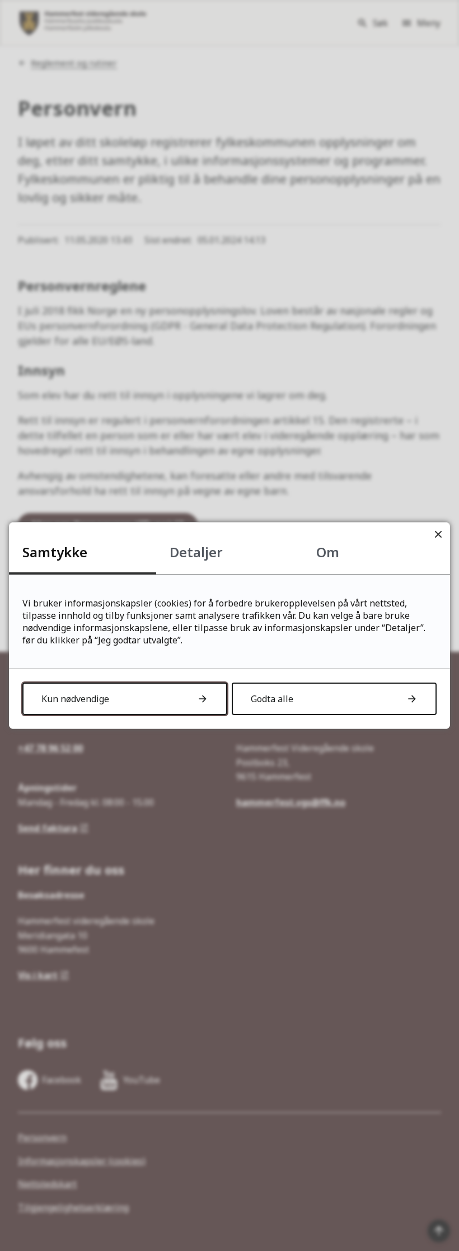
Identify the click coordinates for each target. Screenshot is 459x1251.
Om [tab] (327, 552)
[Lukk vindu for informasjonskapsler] (438, 534)
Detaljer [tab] (196, 552)
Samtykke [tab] (54, 552)
